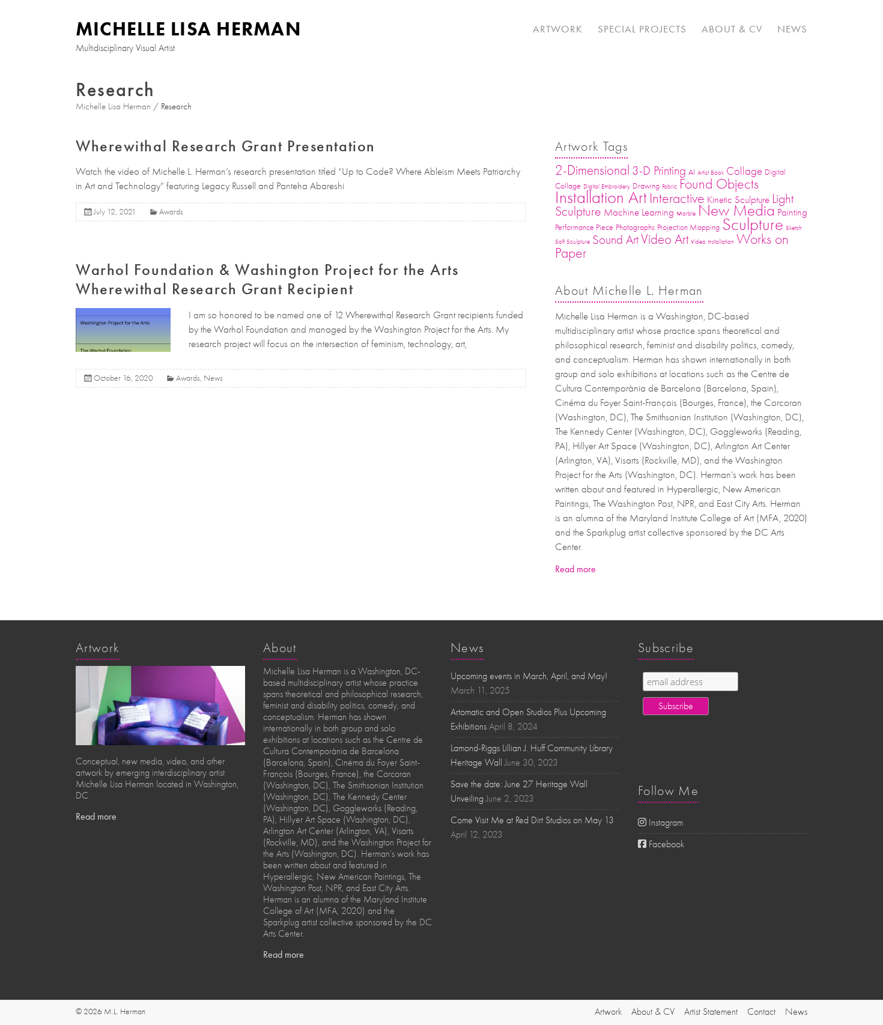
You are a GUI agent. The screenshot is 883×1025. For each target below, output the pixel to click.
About (280, 648)
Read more (575, 569)
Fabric (669, 186)
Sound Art (615, 239)
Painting (792, 212)
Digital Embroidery (606, 186)
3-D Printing (659, 170)
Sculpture (752, 224)
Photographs (635, 227)
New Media (736, 210)
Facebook (665, 844)
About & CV (732, 29)
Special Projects (642, 29)
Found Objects (719, 183)
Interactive (677, 198)
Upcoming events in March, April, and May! (529, 676)
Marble (686, 213)
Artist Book (710, 173)
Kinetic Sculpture (738, 199)
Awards (171, 212)
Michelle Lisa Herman (188, 28)
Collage (744, 171)
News (792, 29)
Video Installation (712, 242)
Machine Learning (639, 212)
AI (691, 172)
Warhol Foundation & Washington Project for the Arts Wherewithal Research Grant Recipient (267, 279)
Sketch (794, 228)
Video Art (664, 239)
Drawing (646, 186)
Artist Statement (711, 1011)
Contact (761, 1011)
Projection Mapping (688, 227)
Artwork (558, 29)
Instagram (664, 822)
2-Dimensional (592, 170)
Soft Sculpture (572, 242)
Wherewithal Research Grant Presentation (225, 146)
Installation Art (601, 197)
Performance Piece (584, 227)
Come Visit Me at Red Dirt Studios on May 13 (532, 820)
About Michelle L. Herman (629, 290)
